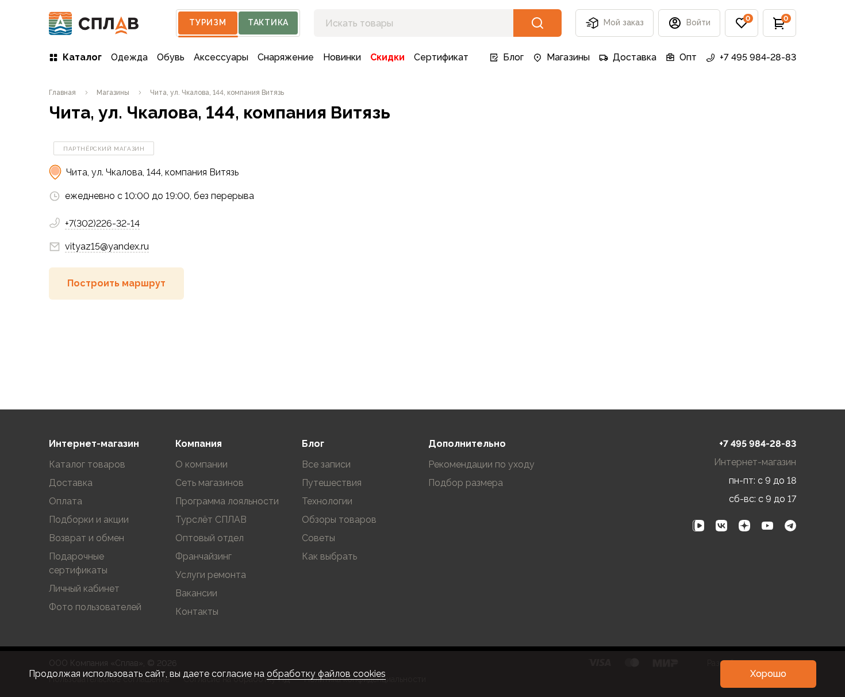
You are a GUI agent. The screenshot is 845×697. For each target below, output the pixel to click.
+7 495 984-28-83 (758, 57)
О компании (201, 464)
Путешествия (332, 482)
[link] (698, 526)
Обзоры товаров (339, 519)
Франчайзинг (203, 556)
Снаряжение (286, 57)
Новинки (342, 57)
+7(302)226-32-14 (102, 223)
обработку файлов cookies (326, 673)
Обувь (171, 57)
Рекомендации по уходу (481, 464)
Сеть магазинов (209, 482)
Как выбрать (329, 556)
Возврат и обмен (86, 538)
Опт (688, 57)
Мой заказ (624, 22)
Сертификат (441, 57)
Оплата (65, 501)
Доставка (634, 57)
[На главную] (94, 23)
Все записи (326, 464)
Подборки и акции (89, 519)
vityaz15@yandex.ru (107, 246)
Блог (513, 57)
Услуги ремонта (210, 574)
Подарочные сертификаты (78, 563)
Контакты (196, 611)
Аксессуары (221, 57)
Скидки (387, 57)
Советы (318, 538)
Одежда (129, 57)
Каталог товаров (87, 464)
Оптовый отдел (209, 538)
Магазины (568, 57)
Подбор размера (465, 482)
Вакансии (196, 593)
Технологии (327, 501)
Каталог (82, 57)
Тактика (268, 22)
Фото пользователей (95, 607)
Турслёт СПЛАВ (211, 519)
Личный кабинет (84, 588)
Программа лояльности (227, 501)
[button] (741, 23)
